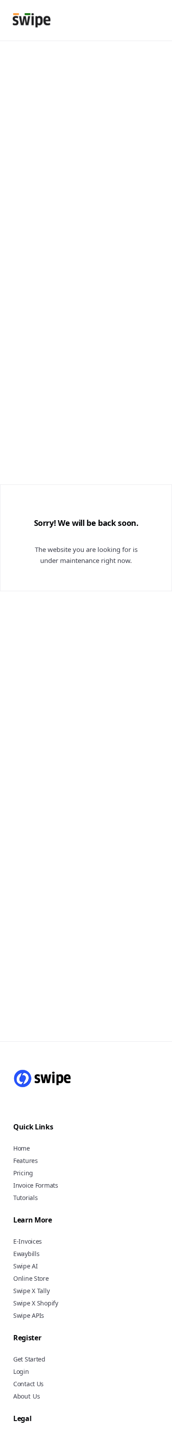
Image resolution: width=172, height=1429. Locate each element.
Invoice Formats (35, 1185)
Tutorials (25, 1197)
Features (25, 1160)
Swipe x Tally (31, 1290)
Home (21, 1148)
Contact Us (28, 1384)
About (21, 1396)
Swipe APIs (28, 1315)
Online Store (31, 1278)
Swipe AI (25, 1266)
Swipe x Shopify (35, 1303)
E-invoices (27, 1241)
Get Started (29, 1359)
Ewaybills (26, 1253)
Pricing (23, 1173)
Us (36, 1396)
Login (21, 1371)
